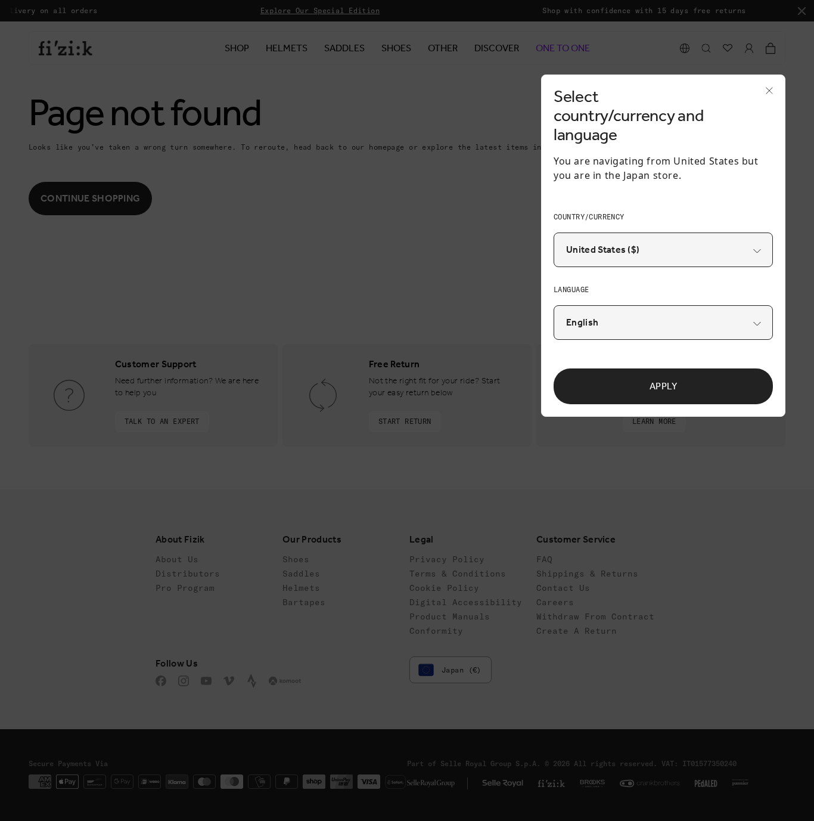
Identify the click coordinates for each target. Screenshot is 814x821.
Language (571, 289)
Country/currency (589, 216)
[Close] (766, 94)
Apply (664, 386)
